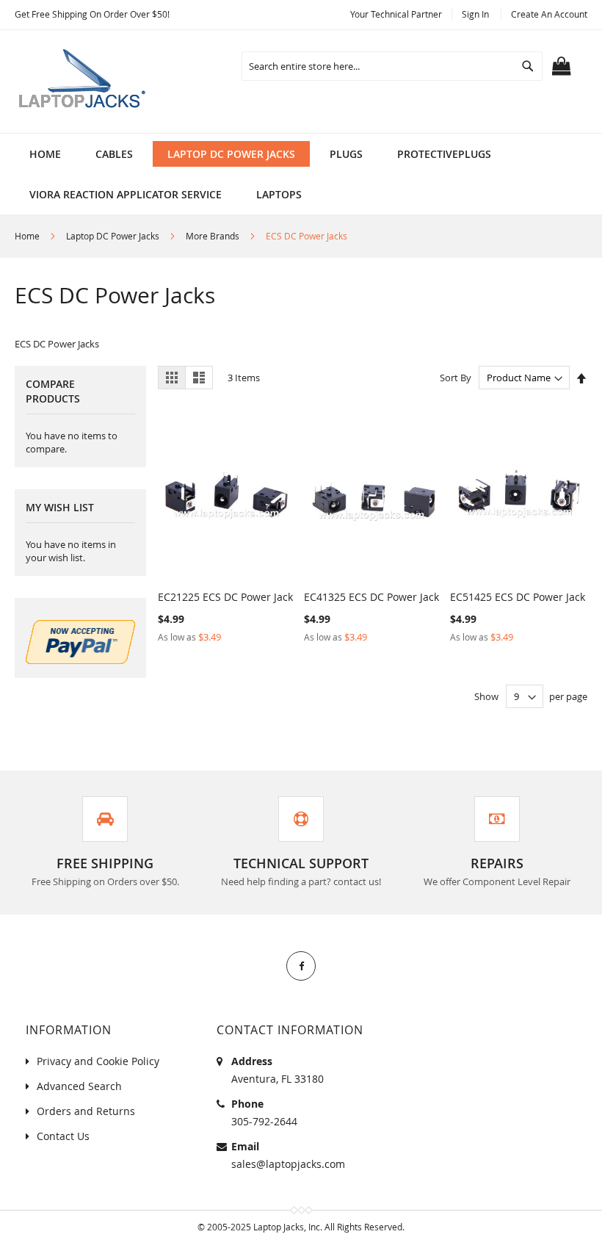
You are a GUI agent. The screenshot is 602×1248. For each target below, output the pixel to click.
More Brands (214, 236)
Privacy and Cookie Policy (98, 1061)
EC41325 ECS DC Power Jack (371, 597)
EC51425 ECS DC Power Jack (517, 597)
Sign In (475, 14)
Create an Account (549, 14)
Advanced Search (79, 1086)
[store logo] (84, 81)
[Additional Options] (80, 660)
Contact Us (63, 1136)
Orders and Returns (86, 1111)
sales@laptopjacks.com (288, 1164)
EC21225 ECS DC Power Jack (225, 597)
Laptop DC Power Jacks (114, 236)
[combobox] (392, 66)
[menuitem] (114, 154)
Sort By (455, 377)
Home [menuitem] (45, 154)
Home (28, 236)
